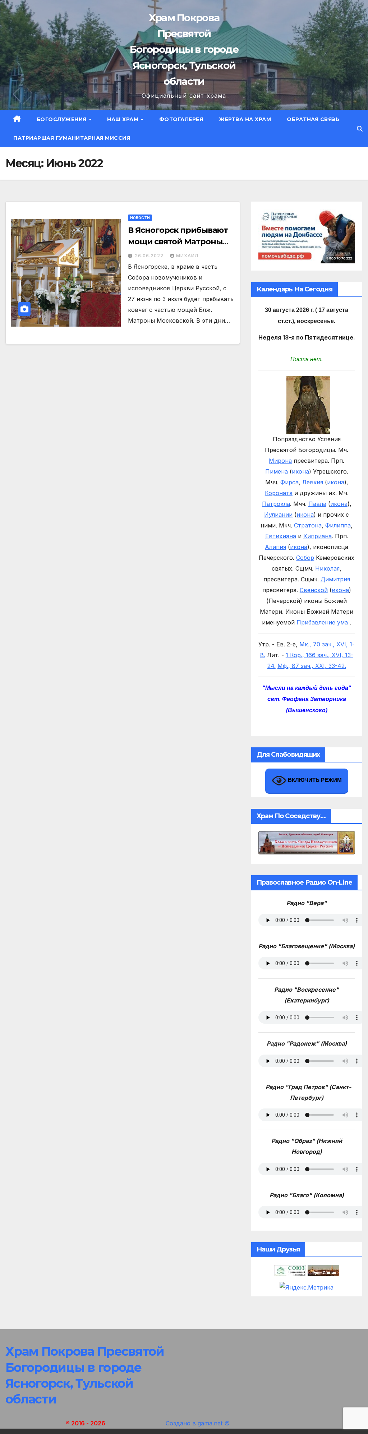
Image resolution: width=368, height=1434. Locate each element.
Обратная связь (313, 119)
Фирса (289, 482)
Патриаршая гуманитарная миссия (71, 138)
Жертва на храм (245, 119)
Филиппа (338, 525)
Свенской (314, 590)
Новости (140, 218)
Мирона (280, 460)
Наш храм (123, 119)
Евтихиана (280, 536)
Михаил (187, 255)
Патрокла (276, 503)
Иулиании (278, 514)
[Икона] (308, 404)
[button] (360, 128)
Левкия (312, 482)
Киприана (317, 536)
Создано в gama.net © (198, 1423)
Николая (327, 568)
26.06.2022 (150, 255)
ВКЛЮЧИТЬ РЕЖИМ (314, 780)
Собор (305, 557)
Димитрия (335, 579)
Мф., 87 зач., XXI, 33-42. (311, 665)
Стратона (308, 525)
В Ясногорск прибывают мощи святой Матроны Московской (178, 241)
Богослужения (62, 119)
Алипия (275, 546)
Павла (317, 503)
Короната (279, 493)
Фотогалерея (181, 119)
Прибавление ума (322, 622)
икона (300, 471)
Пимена (276, 471)
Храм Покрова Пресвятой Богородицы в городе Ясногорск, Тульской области (184, 49)
